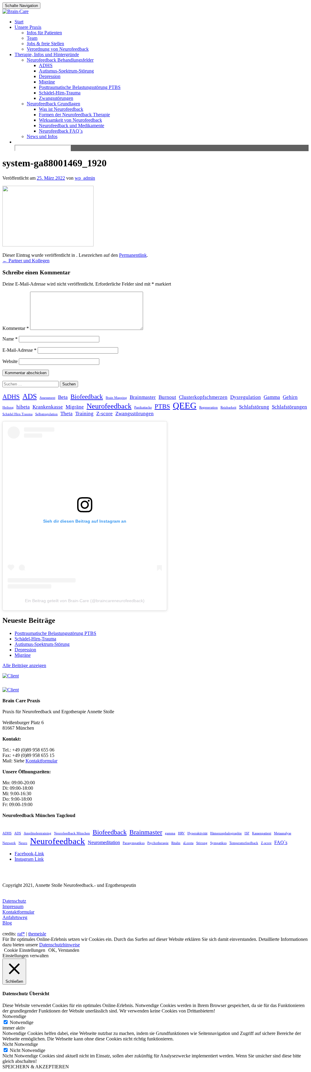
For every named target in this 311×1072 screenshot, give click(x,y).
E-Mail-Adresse (19, 350)
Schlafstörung (254, 407)
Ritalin (175, 843)
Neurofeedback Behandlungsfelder (60, 60)
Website (10, 361)
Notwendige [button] (14, 1016)
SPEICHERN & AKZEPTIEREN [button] (35, 1066)
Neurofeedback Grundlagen (53, 103)
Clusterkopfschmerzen (203, 397)
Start (19, 21)
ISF (246, 833)
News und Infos (42, 136)
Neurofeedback (109, 406)
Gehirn (290, 397)
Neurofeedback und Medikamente (71, 125)
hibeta (23, 407)
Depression (49, 76)
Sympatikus (218, 843)
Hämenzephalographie (226, 833)
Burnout (167, 397)
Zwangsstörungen (56, 98)
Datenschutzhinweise (59, 944)
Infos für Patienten (44, 32)
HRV (181, 833)
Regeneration (208, 407)
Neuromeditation (104, 842)
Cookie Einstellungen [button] (24, 950)
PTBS (162, 406)
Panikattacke (143, 407)
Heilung (8, 407)
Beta (63, 397)
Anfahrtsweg (14, 917)
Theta (66, 413)
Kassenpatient (261, 833)
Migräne (47, 81)
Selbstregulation (46, 414)
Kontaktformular (18, 911)
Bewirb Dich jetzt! (269, 10)
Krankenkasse (47, 407)
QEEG (185, 405)
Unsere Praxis (28, 27)
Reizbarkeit (228, 407)
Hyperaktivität (197, 833)
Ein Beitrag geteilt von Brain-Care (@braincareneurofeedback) (85, 600)
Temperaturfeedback (243, 843)
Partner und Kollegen (26, 260)
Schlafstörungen (289, 407)
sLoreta (188, 843)
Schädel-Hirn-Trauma (59, 92)
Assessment (47, 397)
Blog (7, 922)
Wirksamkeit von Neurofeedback (70, 120)
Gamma (272, 397)
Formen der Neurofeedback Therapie (74, 114)
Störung (201, 843)
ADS (29, 396)
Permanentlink (133, 255)
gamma (170, 833)
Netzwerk (9, 843)
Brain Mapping (116, 397)
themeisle (37, 933)
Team (32, 38)
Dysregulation (245, 397)
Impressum (12, 906)
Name (10, 338)
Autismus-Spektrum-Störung (66, 70)
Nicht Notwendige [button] (20, 1044)
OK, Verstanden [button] (63, 950)
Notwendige (21, 1022)
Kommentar (15, 328)
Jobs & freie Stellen (45, 43)
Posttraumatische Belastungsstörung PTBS (80, 87)
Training (84, 413)
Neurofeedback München (72, 833)
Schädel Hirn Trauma (17, 414)
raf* (21, 933)
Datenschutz (14, 901)
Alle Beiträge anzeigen (24, 665)
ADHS (46, 65)
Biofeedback (86, 396)
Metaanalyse (282, 833)
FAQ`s (280, 842)
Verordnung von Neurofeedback (58, 49)
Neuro (23, 843)
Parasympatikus (134, 843)
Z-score (104, 413)
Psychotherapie (158, 843)
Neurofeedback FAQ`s (61, 131)
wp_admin (85, 178)
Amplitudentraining (37, 833)
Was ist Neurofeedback (61, 109)
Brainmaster (143, 397)
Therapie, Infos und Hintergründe (47, 54)
